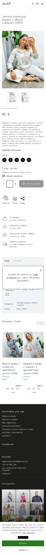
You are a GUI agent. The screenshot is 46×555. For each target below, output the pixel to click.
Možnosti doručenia (14, 176)
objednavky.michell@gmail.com (15, 461)
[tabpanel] (12, 361)
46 (12, 389)
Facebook (6, 470)
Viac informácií (28, 533)
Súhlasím (23, 543)
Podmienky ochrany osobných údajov (17, 429)
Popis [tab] (6, 261)
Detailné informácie (11, 149)
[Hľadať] (33, 4)
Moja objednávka (9, 423)
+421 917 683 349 (9, 465)
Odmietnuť (23, 550)
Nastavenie (23, 537)
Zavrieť (37, 208)
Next (43, 323)
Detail (18, 385)
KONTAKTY (6, 436)
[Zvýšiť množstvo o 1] (15, 184)
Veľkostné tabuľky (9, 416)
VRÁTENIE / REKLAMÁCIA (12, 432)
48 (7, 389)
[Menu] (42, 3)
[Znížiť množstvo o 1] (4, 184)
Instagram (6, 473)
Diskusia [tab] (17, 261)
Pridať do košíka (33, 184)
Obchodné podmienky (11, 426)
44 (17, 389)
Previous (39, 323)
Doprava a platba (9, 419)
